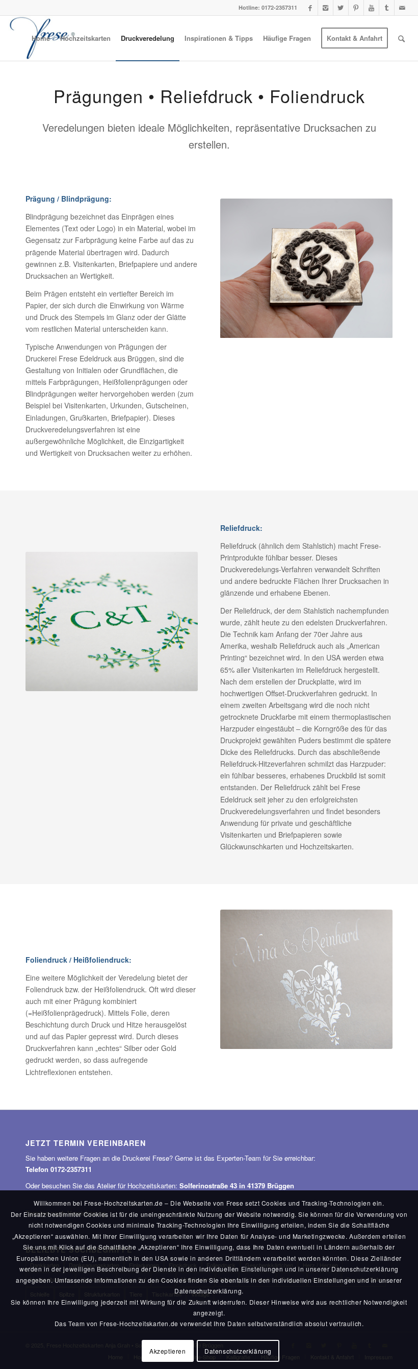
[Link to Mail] (402, 7)
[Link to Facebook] (310, 7)
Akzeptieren (167, 1351)
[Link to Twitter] (340, 7)
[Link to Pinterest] (356, 7)
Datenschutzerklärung (238, 1351)
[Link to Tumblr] (386, 7)
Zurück (230, 268)
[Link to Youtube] (371, 7)
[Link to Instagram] (325, 7)
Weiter (382, 268)
